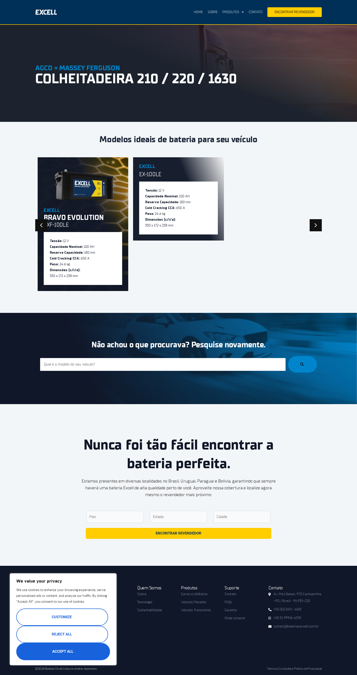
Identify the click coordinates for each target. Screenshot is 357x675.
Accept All (62, 651)
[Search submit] (302, 364)
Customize (62, 617)
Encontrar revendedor (178, 533)
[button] (316, 225)
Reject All (62, 634)
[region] (63, 619)
